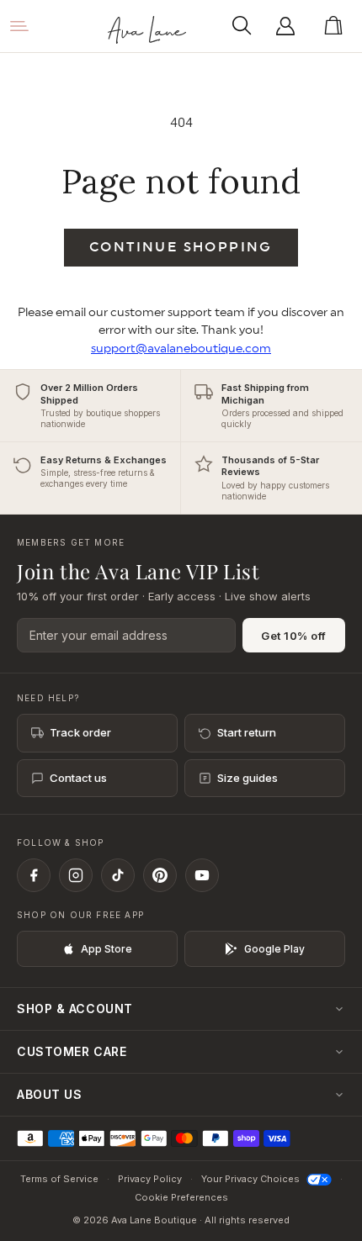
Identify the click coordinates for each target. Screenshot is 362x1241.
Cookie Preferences (181, 1197)
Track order (80, 732)
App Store (106, 949)
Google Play (274, 949)
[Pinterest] (160, 875)
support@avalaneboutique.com (181, 348)
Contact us (78, 777)
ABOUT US (49, 1094)
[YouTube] (202, 875)
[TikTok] (118, 875)
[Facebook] (34, 875)
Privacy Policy (150, 1179)
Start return (246, 732)
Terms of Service (59, 1179)
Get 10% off (294, 635)
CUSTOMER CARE (71, 1051)
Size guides (247, 777)
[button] (246, 26)
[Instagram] (76, 875)
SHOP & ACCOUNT (75, 1008)
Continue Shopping (181, 247)
